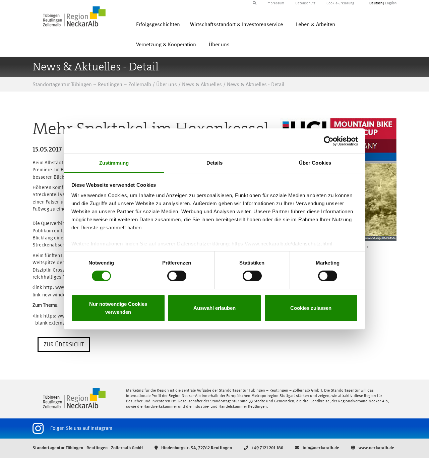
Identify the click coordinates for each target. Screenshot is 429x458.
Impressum (275, 3)
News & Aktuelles (202, 85)
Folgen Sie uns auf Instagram (81, 428)
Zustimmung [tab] (114, 163)
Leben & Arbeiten (315, 24)
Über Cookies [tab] (315, 163)
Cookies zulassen (310, 308)
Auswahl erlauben (214, 308)
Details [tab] (214, 163)
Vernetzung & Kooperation (166, 45)
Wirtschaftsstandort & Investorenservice (236, 24)
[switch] (176, 276)
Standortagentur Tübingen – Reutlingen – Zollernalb (92, 85)
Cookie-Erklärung (340, 3)
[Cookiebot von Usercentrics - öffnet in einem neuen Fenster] (328, 141)
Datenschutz (305, 3)
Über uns (219, 45)
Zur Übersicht (64, 345)
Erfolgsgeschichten (158, 24)
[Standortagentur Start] (74, 398)
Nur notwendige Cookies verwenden (118, 308)
